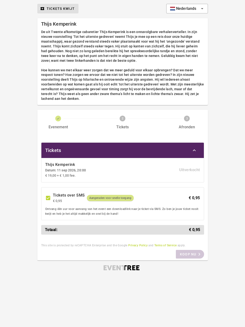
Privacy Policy (138, 245)
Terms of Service (165, 245)
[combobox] (187, 8)
